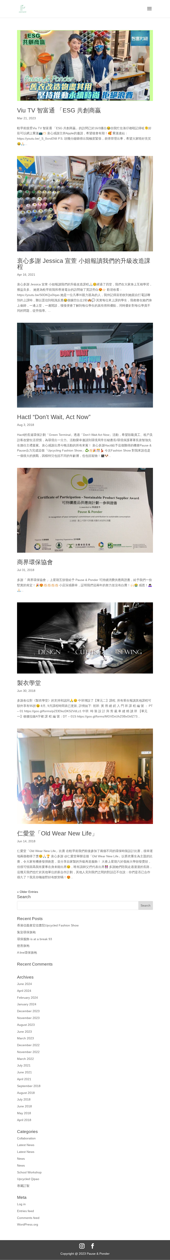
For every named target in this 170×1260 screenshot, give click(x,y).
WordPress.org (27, 1224)
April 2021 (24, 1079)
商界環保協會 (35, 562)
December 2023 (28, 1011)
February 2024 (27, 997)
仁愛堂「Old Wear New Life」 (57, 833)
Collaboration (26, 1138)
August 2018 (26, 1093)
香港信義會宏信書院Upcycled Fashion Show (48, 925)
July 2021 (24, 1065)
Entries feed (25, 1211)
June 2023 (24, 1031)
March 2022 (25, 1059)
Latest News (25, 1145)
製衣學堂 (29, 683)
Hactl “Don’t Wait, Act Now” (54, 417)
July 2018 (24, 1099)
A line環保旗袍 (27, 952)
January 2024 (26, 1004)
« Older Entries (27, 892)
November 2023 (28, 1018)
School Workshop (29, 1172)
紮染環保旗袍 (26, 932)
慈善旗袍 (23, 945)
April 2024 (24, 990)
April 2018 (24, 1120)
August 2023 (26, 1025)
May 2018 (24, 1113)
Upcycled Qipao (28, 1179)
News (21, 1158)
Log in (21, 1204)
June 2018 (24, 1106)
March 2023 (25, 1038)
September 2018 (29, 1086)
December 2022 (28, 1045)
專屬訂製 (23, 1186)
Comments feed (28, 1218)
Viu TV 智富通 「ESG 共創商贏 (59, 110)
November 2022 (28, 1052)
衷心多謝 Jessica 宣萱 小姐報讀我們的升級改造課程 (83, 264)
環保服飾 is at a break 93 (34, 939)
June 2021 (24, 1072)
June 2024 (24, 984)
